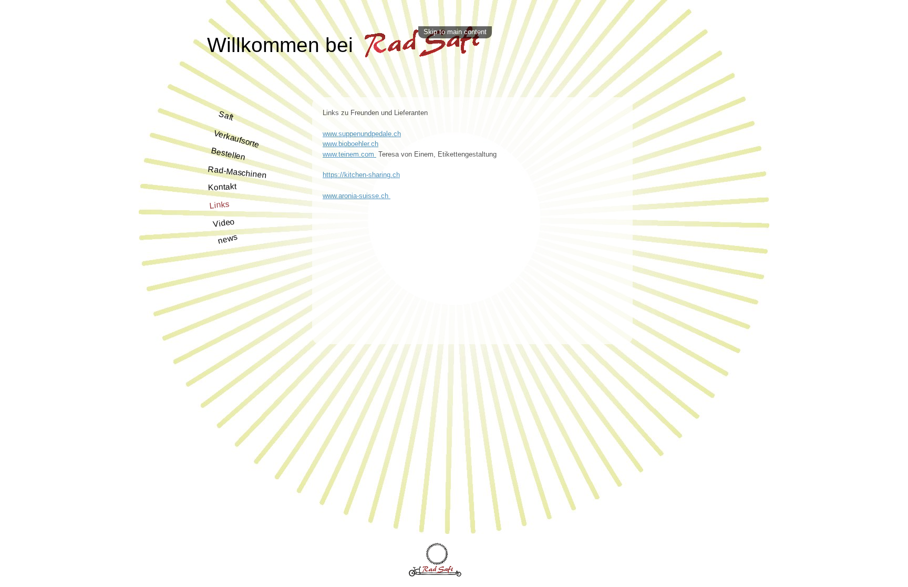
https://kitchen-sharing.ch (361, 175)
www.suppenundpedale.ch (362, 134)
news (228, 238)
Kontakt (222, 187)
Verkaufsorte (236, 138)
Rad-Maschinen (237, 172)
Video (223, 223)
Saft (226, 115)
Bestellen (228, 154)
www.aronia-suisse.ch (356, 196)
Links (219, 204)
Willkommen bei (283, 45)
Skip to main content (455, 32)
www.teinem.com (349, 154)
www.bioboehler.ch (350, 144)
